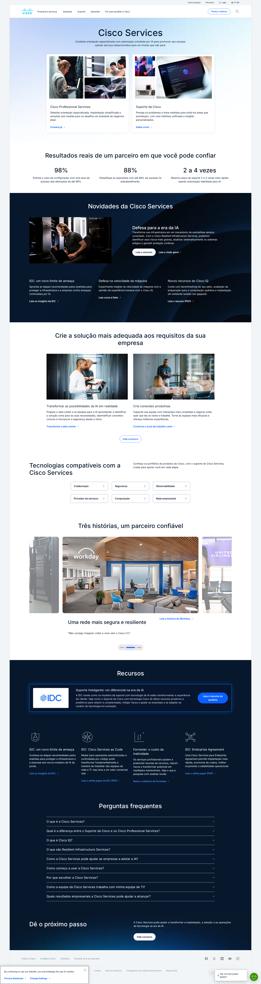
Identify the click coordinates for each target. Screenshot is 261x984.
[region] (44, 975)
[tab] (122, 647)
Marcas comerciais (114, 970)
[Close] (84, 969)
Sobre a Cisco (28, 958)
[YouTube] (229, 958)
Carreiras (64, 958)
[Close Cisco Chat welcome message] (212, 971)
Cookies (97, 970)
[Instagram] (237, 958)
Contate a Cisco (48, 958)
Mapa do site (171, 970)
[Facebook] (206, 958)
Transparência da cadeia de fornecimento (143, 970)
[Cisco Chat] (254, 977)
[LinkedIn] (222, 958)
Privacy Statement (13, 978)
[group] (130, 587)
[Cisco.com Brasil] (27, 11)
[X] (214, 958)
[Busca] (237, 11)
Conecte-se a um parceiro (87, 958)
